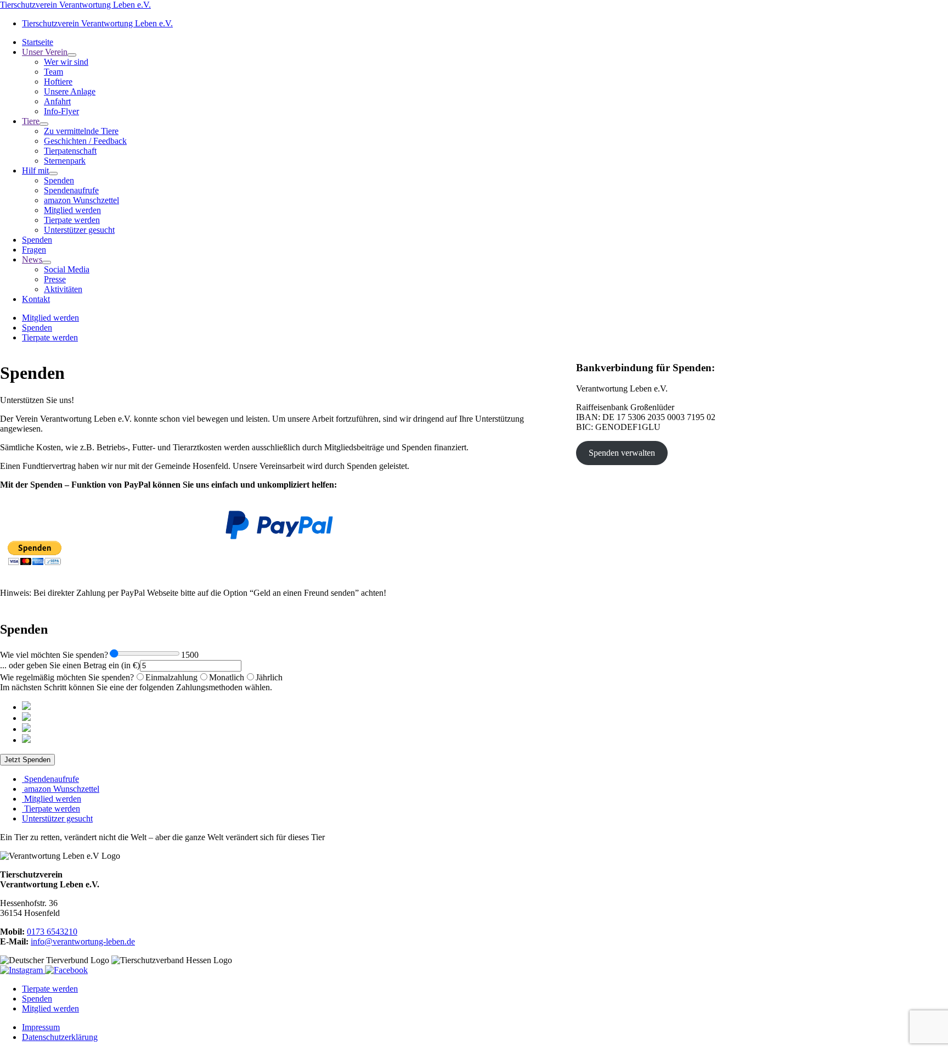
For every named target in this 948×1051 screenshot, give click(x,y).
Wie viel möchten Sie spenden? (54, 654)
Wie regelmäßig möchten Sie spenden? (67, 677)
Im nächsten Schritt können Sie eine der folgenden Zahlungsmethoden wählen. (136, 687)
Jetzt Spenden (27, 760)
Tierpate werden (50, 337)
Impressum (41, 1027)
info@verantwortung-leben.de (83, 941)
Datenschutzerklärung (60, 1037)
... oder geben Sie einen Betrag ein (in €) (70, 665)
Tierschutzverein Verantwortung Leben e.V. (75, 4)
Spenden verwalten (622, 452)
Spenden (37, 327)
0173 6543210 (52, 931)
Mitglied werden (50, 317)
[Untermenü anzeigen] (71, 55)
